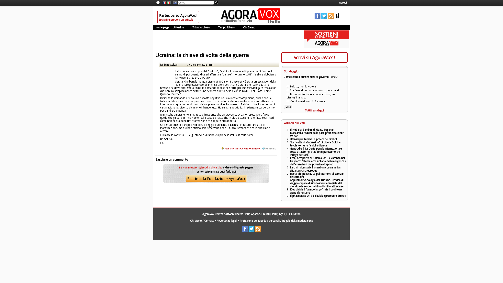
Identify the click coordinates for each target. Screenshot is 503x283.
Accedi (343, 2)
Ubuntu (266, 214)
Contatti (209, 220)
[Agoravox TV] (174, 2)
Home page (162, 27)
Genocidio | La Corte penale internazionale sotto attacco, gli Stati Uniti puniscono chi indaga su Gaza (316, 151)
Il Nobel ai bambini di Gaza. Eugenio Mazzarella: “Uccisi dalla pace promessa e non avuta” (317, 133)
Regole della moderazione (297, 220)
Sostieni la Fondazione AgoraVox (216, 178)
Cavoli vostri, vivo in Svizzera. (308, 101)
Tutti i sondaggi (314, 110)
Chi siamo (196, 220)
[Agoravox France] (164, 2)
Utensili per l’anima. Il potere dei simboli (313, 139)
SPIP (247, 214)
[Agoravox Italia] (169, 2)
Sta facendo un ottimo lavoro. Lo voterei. (315, 90)
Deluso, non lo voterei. (303, 86)
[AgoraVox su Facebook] (317, 17)
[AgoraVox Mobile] (338, 17)
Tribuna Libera (201, 27)
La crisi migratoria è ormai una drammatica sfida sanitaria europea (315, 169)
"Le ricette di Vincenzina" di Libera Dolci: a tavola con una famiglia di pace (315, 144)
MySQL (283, 214)
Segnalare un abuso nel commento (243, 148)
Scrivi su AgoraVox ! (314, 57)
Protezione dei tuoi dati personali (260, 220)
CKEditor (294, 214)
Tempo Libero (226, 27)
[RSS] (331, 17)
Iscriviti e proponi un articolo (176, 19)
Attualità (178, 27)
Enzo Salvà (170, 64)
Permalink (270, 148)
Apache (255, 214)
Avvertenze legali (227, 220)
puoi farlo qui (228, 171)
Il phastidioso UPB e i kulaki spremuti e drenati (318, 195)
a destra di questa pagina (238, 167)
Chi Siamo (249, 27)
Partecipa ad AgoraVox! (177, 15)
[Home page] (251, 22)
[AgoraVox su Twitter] (324, 17)
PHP (274, 214)
